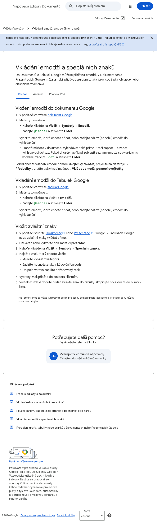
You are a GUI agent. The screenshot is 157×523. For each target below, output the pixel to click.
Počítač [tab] (22, 94)
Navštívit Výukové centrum (26, 461)
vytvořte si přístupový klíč (105, 44)
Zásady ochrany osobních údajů (37, 515)
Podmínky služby (66, 515)
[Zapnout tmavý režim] (109, 515)
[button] (6, 6)
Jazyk (86, 510)
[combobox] (98, 6)
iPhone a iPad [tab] (56, 94)
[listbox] (92, 516)
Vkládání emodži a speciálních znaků (40, 419)
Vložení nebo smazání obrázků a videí (40, 402)
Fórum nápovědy (142, 18)
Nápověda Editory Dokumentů (36, 6)
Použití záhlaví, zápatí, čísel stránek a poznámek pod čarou (53, 411)
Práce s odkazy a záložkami (33, 394)
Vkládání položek (22, 384)
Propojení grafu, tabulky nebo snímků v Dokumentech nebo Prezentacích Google (67, 427)
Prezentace (82, 233)
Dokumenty (54, 233)
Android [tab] (38, 94)
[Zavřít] (152, 38)
